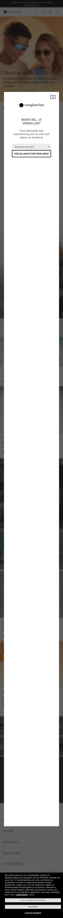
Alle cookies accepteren (33, 900)
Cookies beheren (33, 913)
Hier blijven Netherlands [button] (31, 153)
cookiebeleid (22, 895)
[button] (52, 97)
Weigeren (33, 907)
